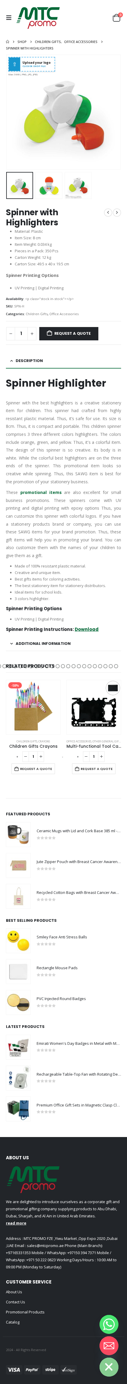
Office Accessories (64, 314)
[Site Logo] (38, 18)
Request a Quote (72, 333)
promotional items (41, 492)
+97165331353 (18, 1252)
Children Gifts (37, 314)
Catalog (12, 1322)
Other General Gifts (106, 741)
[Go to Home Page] (7, 42)
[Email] (109, 1345)
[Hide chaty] (109, 1367)
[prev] (108, 212)
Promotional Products (25, 1312)
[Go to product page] (94, 707)
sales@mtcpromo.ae (45, 1245)
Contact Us (15, 1302)
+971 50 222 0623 (41, 1259)
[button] (10, 18)
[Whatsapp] (109, 1324)
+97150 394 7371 (81, 1252)
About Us (14, 1291)
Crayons (44, 741)
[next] (117, 212)
